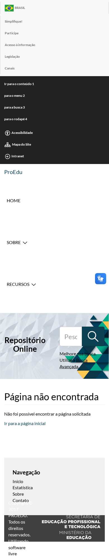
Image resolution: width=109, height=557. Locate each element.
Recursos (18, 284)
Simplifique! (13, 21)
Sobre (14, 242)
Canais (10, 68)
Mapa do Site (21, 144)
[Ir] (93, 336)
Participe (11, 33)
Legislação (12, 56)
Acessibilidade (22, 133)
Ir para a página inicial (25, 423)
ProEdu (13, 171)
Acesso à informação (20, 45)
